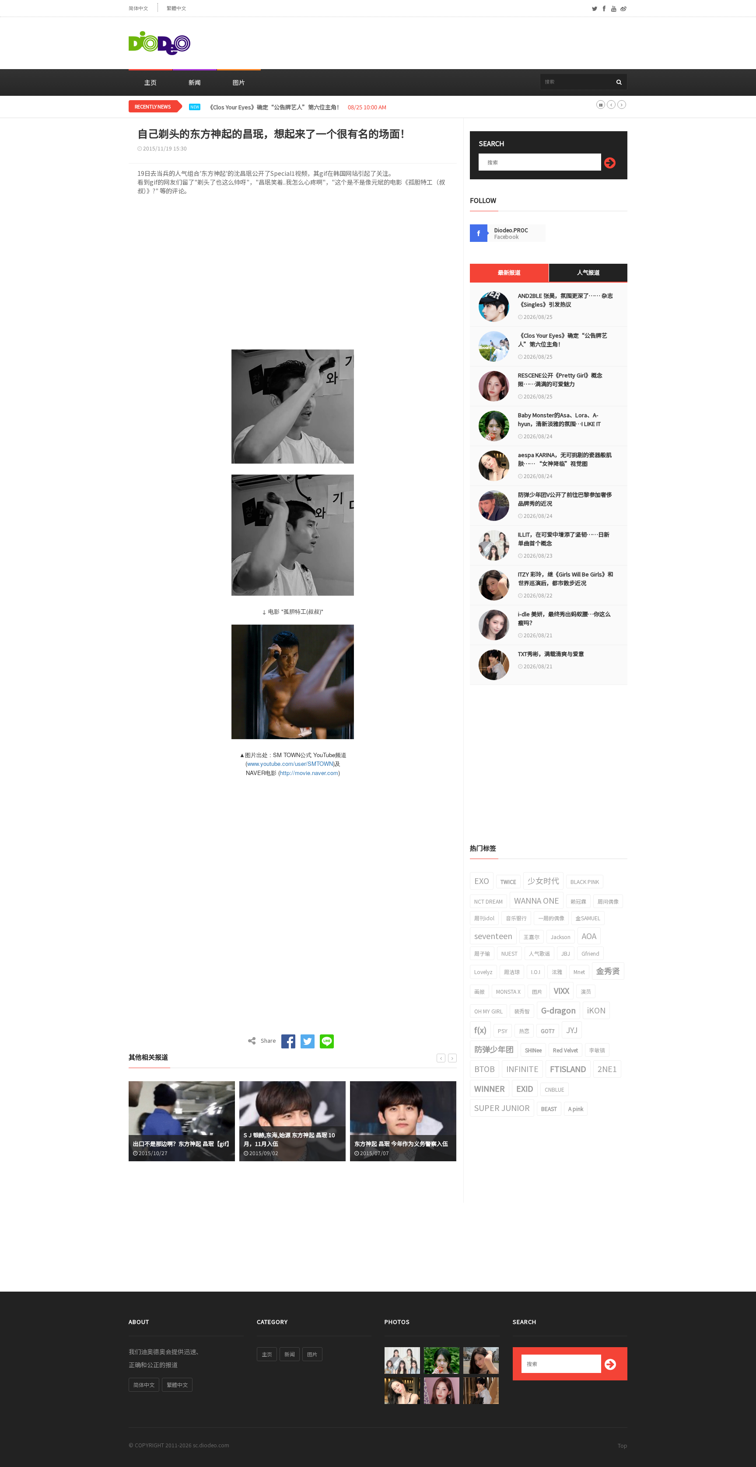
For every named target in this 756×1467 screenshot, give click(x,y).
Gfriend (590, 953)
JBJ (565, 953)
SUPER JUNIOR (502, 1107)
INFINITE (522, 1068)
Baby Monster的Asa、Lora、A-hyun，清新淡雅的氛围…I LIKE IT (559, 419)
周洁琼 (512, 971)
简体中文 (138, 8)
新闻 (195, 82)
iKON (596, 1010)
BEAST (549, 1108)
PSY (503, 1030)
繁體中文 (176, 8)
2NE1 (607, 1068)
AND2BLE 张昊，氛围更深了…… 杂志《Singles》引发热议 (565, 299)
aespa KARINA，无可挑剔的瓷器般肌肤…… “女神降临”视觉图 (565, 459)
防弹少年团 (494, 1049)
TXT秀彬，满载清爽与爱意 (551, 654)
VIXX (561, 990)
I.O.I (535, 971)
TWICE (508, 881)
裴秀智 (522, 1011)
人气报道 (588, 272)
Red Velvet (565, 1050)
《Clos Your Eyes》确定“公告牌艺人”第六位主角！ (562, 339)
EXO (481, 880)
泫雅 (557, 971)
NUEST (509, 953)
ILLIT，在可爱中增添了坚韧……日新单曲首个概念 (563, 538)
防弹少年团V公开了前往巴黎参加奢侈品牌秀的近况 (565, 498)
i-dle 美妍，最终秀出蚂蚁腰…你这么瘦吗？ (564, 618)
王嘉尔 (531, 936)
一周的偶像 (551, 918)
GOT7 (548, 1030)
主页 (150, 82)
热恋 (524, 1030)
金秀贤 (608, 970)
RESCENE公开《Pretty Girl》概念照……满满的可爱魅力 (278, 107)
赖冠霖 (578, 901)
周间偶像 (608, 901)
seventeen (493, 935)
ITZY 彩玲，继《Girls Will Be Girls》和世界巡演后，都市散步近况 (565, 578)
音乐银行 (516, 918)
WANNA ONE (536, 900)
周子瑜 (482, 953)
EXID (524, 1088)
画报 (479, 991)
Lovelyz (483, 971)
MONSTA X (508, 991)
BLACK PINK (584, 881)
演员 (586, 991)
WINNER (489, 1088)
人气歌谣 (539, 953)
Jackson (560, 936)
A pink (575, 1108)
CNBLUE (554, 1089)
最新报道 (509, 272)
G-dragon (558, 1010)
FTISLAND (568, 1068)
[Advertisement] (468, 43)
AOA (589, 935)
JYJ (572, 1029)
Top (622, 1445)
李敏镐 (597, 1050)
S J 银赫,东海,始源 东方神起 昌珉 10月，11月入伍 (289, 1139)
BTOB (484, 1068)
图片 (239, 82)
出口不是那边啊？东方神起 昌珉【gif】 (182, 1143)
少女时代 (543, 880)
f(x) (480, 1029)
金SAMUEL (588, 918)
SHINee (533, 1050)
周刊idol (484, 918)
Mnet (579, 971)
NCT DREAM (488, 901)
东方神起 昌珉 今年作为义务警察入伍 (401, 1143)
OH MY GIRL (488, 1011)
